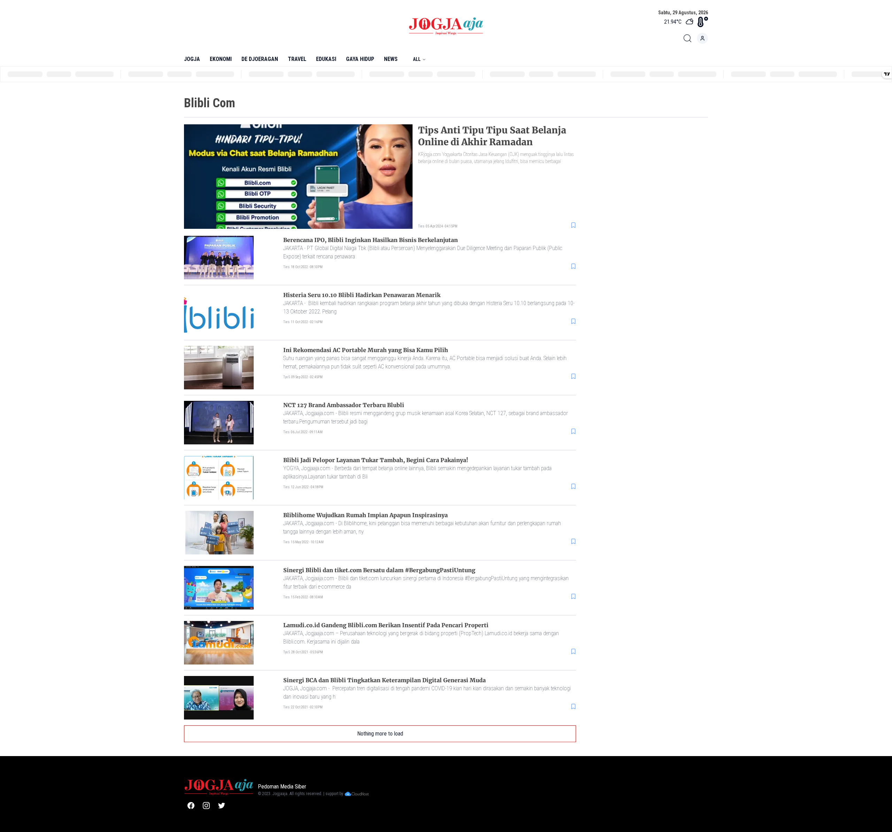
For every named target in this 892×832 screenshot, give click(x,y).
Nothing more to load (380, 733)
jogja (192, 59)
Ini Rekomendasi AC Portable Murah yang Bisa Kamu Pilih (365, 350)
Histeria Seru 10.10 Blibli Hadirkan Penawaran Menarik (361, 294)
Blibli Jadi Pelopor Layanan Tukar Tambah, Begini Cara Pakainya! (375, 460)
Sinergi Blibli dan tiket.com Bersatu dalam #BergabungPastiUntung (379, 570)
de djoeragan (259, 59)
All (417, 59)
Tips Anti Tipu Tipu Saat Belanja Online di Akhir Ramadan (492, 136)
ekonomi (221, 59)
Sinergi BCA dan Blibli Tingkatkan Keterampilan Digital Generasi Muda (384, 680)
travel (297, 59)
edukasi (326, 59)
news (391, 59)
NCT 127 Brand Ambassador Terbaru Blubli (343, 405)
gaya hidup (360, 59)
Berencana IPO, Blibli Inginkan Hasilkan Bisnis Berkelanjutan (370, 239)
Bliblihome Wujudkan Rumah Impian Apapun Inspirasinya (365, 515)
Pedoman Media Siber (282, 786)
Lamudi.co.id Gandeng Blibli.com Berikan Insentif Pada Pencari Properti (386, 625)
